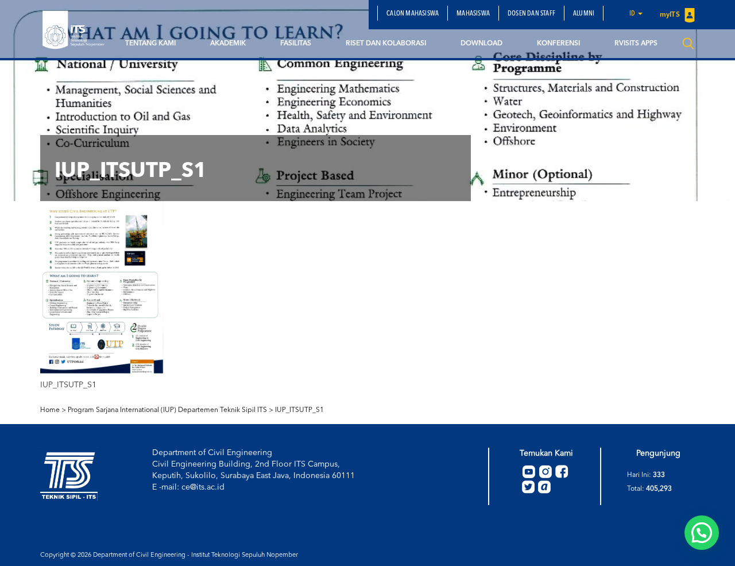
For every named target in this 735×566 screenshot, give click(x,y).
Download (481, 43)
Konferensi (558, 43)
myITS (671, 14)
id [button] (633, 13)
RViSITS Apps (635, 43)
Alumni (583, 13)
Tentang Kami (150, 43)
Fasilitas (295, 43)
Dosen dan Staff (531, 13)
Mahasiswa (473, 13)
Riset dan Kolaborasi (386, 43)
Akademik (228, 43)
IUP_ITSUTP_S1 (299, 410)
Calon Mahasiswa (412, 13)
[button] (701, 532)
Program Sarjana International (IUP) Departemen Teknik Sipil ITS (167, 410)
